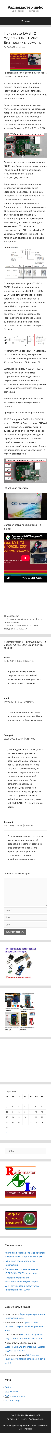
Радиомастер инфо (25, 7)
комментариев (15, 1396)
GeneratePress (25, 1429)
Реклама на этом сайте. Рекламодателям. (25, 1419)
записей (11, 1391)
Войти (8, 1387)
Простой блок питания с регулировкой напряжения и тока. (25, 1326)
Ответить (29, 661)
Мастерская (13, 616)
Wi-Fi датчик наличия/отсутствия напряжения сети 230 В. (25, 1359)
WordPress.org (12, 1400)
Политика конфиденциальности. (25, 1415)
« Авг (8, 1133)
